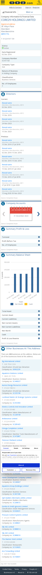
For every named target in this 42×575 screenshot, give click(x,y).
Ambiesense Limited (9, 418)
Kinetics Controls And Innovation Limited (17, 407)
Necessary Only (31, 470)
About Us (21, 572)
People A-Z (33, 569)
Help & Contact (15, 7)
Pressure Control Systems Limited (15, 515)
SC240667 (16, 482)
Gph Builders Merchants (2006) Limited (16, 498)
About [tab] (36, 448)
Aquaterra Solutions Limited (12, 373)
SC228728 (16, 415)
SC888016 (16, 535)
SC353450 (16, 403)
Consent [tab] (6, 448)
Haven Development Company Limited (16, 477)
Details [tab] (16, 448)
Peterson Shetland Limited (12, 440)
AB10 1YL (5, 34)
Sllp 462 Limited (8, 527)
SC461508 (16, 494)
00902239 (16, 369)
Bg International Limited (11, 361)
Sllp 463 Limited (8, 533)
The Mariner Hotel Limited (12, 539)
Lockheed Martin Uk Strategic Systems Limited (19, 397)
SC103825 (16, 547)
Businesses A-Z (9, 572)
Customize (10, 470)
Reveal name (7, 103)
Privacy (24, 569)
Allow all (21, 465)
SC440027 (16, 381)
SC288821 (16, 523)
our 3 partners (12, 455)
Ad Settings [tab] (26, 448)
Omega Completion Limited (12, 428)
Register (36, 7)
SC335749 (16, 393)
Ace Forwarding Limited (11, 551)
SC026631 (16, 511)
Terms (16, 569)
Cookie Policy (7, 569)
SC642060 (16, 473)
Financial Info (10, 12)
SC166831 (16, 557)
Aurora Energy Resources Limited (14, 385)
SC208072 (16, 502)
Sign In (28, 7)
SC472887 (16, 436)
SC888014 (16, 529)
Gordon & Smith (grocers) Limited (15, 506)
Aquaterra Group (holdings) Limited (15, 486)
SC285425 (16, 424)
